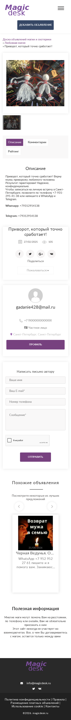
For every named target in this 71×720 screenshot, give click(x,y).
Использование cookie (27, 706)
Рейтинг (13, 151)
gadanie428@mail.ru (35, 307)
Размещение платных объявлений (35, 703)
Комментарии (37, 142)
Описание (14, 142)
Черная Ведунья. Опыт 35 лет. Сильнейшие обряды (35, 553)
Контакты (52, 706)
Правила (59, 699)
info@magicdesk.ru (39, 683)
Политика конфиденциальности (27, 699)
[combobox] (35, 270)
